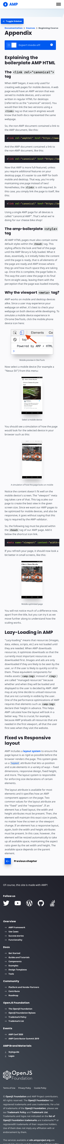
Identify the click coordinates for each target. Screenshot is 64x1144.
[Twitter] (6, 903)
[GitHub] (41, 903)
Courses (30, 28)
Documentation (14, 28)
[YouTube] (18, 903)
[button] (58, 4)
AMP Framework (17, 927)
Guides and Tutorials (19, 957)
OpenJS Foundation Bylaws (22, 1012)
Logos (11, 1056)
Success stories (16, 935)
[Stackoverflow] (52, 903)
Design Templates (18, 969)
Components (15, 961)
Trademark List (16, 1021)
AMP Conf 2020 (16, 1034)
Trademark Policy (17, 1017)
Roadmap (13, 995)
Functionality (15, 939)
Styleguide (14, 1052)
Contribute (14, 991)
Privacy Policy (24, 1088)
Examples (13, 965)
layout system (32, 751)
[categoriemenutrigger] (12, 21)
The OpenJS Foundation (20, 1008)
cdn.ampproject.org (39, 1140)
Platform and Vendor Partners (24, 987)
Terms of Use (9, 1088)
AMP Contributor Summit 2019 (24, 1038)
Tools (11, 973)
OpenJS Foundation (16, 1096)
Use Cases (13, 931)
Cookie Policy (40, 1088)
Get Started (14, 953)
